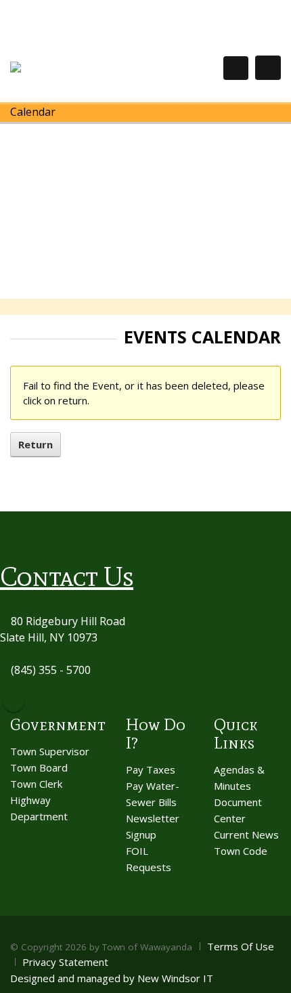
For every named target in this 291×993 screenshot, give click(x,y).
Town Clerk (36, 783)
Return (35, 444)
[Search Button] (235, 68)
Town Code (240, 851)
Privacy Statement (65, 962)
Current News (246, 834)
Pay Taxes (150, 769)
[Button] (268, 68)
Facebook (13, 702)
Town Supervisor (49, 751)
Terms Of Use (240, 946)
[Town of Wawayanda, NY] (60, 67)
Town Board (39, 767)
